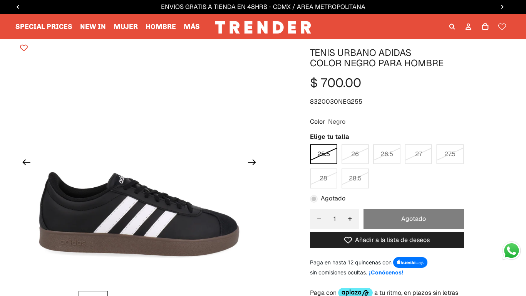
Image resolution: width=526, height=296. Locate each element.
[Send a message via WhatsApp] (511, 250)
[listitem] (192, 26)
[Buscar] (452, 26)
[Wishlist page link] (502, 26)
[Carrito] (485, 26)
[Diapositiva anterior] (24, 163)
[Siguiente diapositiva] (254, 163)
